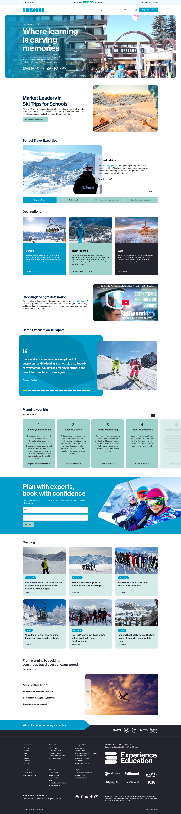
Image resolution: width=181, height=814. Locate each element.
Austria (26, 751)
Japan (29, 630)
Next (150, 191)
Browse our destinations (34, 119)
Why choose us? (105, 179)
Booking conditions (83, 758)
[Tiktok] (91, 796)
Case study (30, 578)
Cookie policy (81, 775)
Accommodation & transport (86, 753)
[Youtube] (96, 796)
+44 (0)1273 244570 (36, 795)
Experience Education (58, 756)
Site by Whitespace (152, 809)
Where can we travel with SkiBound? (38, 691)
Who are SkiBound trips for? (35, 685)
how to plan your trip (79, 301)
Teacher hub (54, 775)
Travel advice (81, 756)
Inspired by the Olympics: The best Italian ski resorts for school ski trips (136, 638)
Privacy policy (81, 778)
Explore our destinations (38, 464)
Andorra (27, 763)
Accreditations (55, 758)
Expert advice (39, 200)
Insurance (79, 761)
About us (115, 10)
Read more (29, 592)
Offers (126, 10)
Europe (122, 630)
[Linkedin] (86, 796)
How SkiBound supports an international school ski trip (86, 584)
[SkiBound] (33, 10)
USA (26, 756)
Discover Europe (32, 271)
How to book (107, 464)
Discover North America (81, 271)
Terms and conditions (84, 773)
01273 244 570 (30, 2)
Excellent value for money (141, 200)
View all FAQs (28, 669)
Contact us (28, 773)
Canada (27, 761)
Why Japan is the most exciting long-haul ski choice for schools (42, 637)
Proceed (28, 524)
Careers (155, 2)
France (26, 748)
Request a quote (148, 10)
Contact (147, 2)
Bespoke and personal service (107, 200)
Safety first (73, 200)
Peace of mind (141, 464)
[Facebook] (81, 796)
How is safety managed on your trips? (39, 698)
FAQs (52, 780)
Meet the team (55, 753)
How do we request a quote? (35, 704)
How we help (81, 748)
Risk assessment (82, 763)
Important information (58, 783)
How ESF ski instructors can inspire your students (133, 584)
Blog (142, 2)
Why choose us (55, 751)
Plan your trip (102, 10)
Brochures (54, 778)
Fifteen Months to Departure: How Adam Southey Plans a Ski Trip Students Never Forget (43, 585)
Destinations (88, 10)
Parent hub (54, 773)
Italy (25, 753)
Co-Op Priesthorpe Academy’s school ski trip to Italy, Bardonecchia (88, 638)
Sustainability (55, 785)
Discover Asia (123, 271)
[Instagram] (77, 796)
